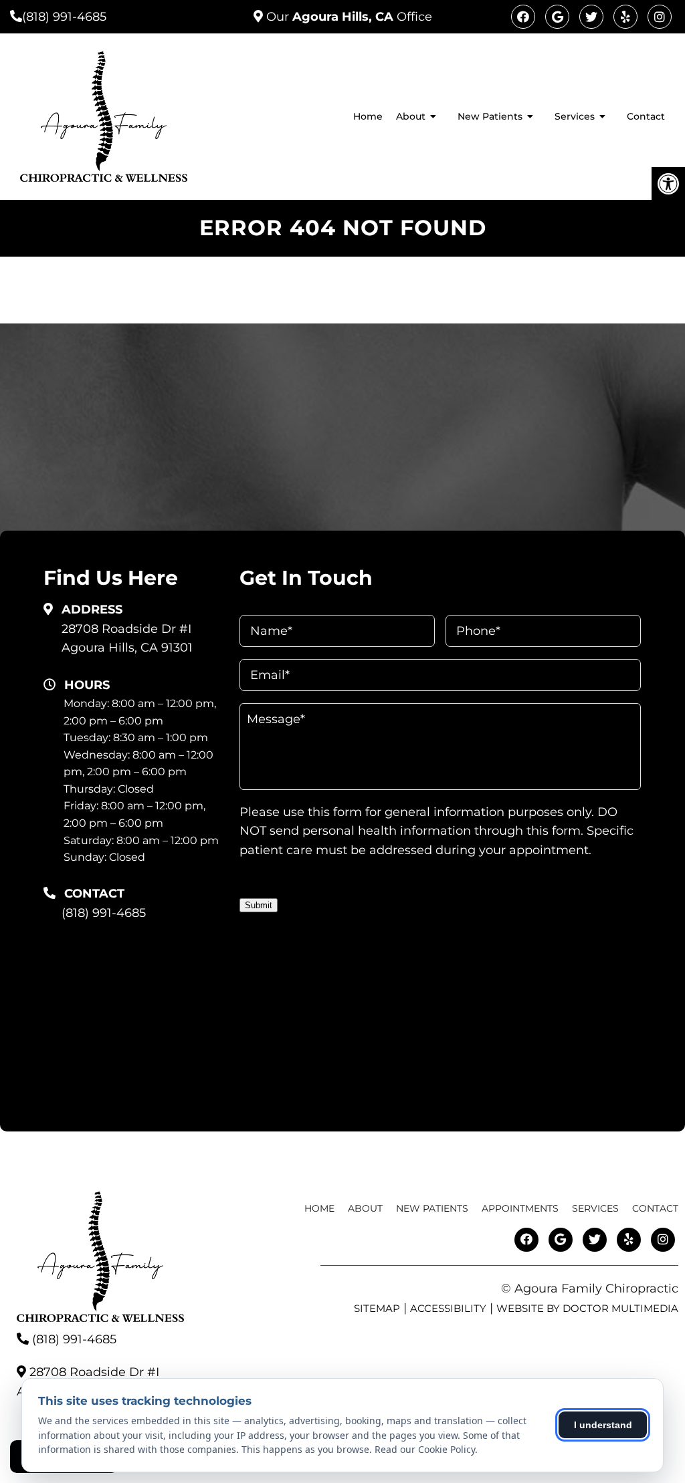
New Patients (490, 116)
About (410, 116)
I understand (603, 1425)
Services (575, 116)
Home (368, 116)
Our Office (347, 16)
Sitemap (377, 1308)
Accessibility (448, 1308)
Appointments (520, 1208)
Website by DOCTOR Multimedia (587, 1308)
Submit (258, 905)
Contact (646, 116)
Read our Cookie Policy (425, 1449)
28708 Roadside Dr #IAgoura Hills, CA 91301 (127, 639)
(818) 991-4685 (64, 16)
